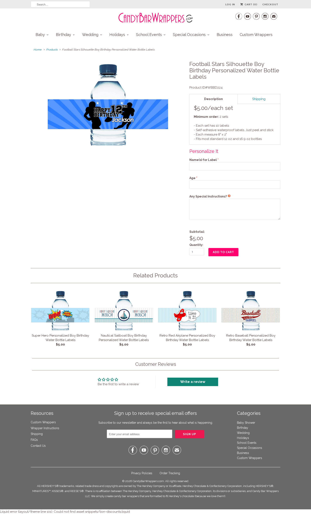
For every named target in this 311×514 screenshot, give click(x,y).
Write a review (192, 382)
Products (52, 49)
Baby (40, 34)
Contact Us (38, 445)
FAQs (34, 439)
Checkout (270, 4)
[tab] (213, 99)
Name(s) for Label (203, 160)
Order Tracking (170, 473)
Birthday (63, 34)
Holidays (117, 34)
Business (225, 34)
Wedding (90, 34)
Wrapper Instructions (45, 428)
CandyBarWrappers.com (148, 481)
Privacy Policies (141, 473)
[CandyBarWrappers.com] (155, 18)
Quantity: (196, 245)
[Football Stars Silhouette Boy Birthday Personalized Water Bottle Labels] (108, 103)
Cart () (250, 4)
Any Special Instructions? (208, 196)
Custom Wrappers (256, 34)
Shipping (37, 434)
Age (192, 178)
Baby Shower (246, 422)
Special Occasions (189, 34)
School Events (149, 34)
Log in (230, 4)
